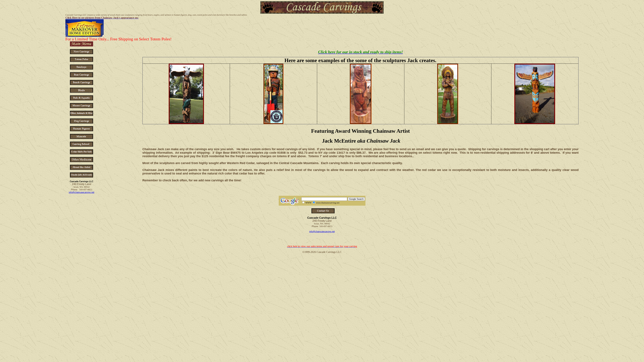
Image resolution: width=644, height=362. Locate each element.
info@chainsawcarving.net (81, 192)
